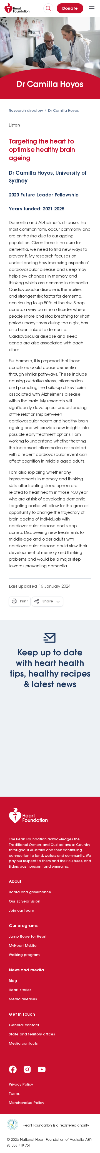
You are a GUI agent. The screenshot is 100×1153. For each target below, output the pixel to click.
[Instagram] (27, 1069)
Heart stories (20, 990)
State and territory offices (32, 1034)
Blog (13, 981)
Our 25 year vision (24, 901)
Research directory (26, 111)
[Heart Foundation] (50, 817)
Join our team (21, 911)
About (15, 881)
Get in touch (22, 1014)
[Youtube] (42, 1069)
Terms (14, 1094)
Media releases (23, 999)
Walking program (24, 955)
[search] (48, 8)
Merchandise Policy (26, 1103)
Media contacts (23, 1044)
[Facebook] (13, 1069)
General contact (24, 1025)
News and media (26, 970)
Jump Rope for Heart (28, 937)
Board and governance (30, 892)
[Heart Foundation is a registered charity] (15, 1125)
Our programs (23, 926)
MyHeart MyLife (23, 946)
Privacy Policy (21, 1085)
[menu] (92, 8)
